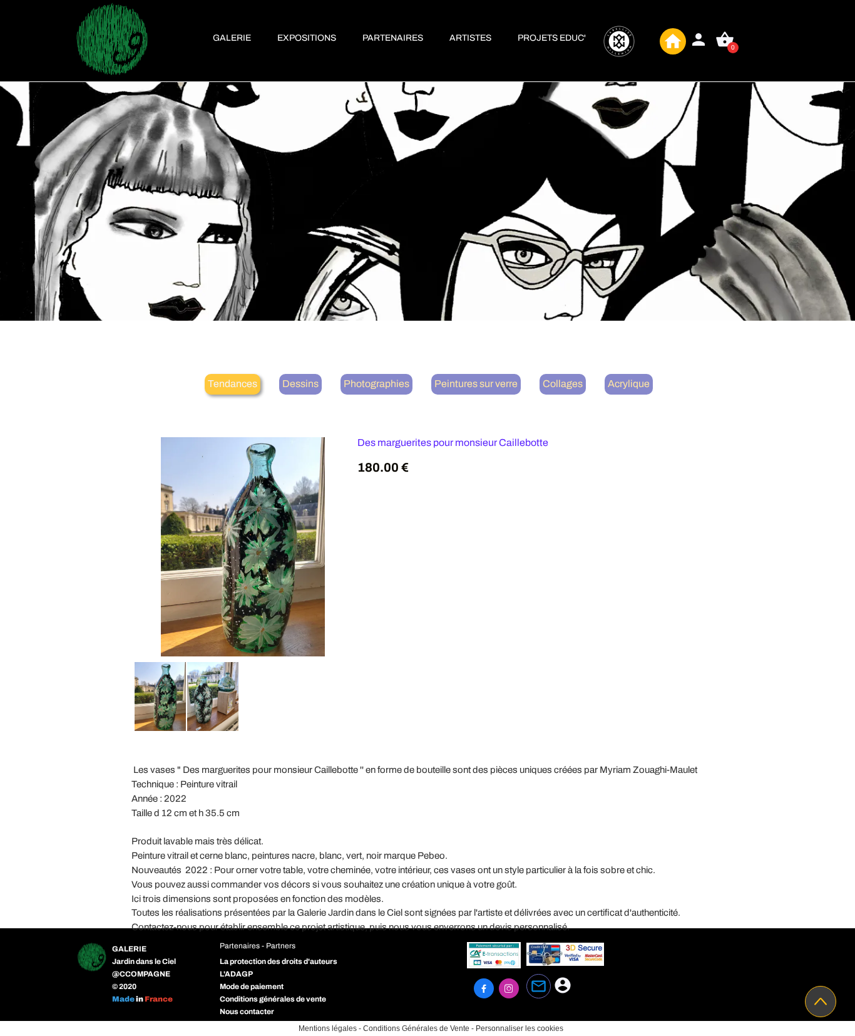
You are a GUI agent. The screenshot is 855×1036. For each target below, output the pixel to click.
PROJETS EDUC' (552, 38)
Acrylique (629, 383)
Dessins (300, 383)
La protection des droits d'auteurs (278, 961)
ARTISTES (470, 38)
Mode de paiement (252, 986)
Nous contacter (247, 1011)
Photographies (376, 383)
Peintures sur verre (476, 383)
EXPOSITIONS (306, 38)
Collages (563, 383)
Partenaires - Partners (257, 945)
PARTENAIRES (392, 38)
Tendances (232, 383)
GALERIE (232, 38)
